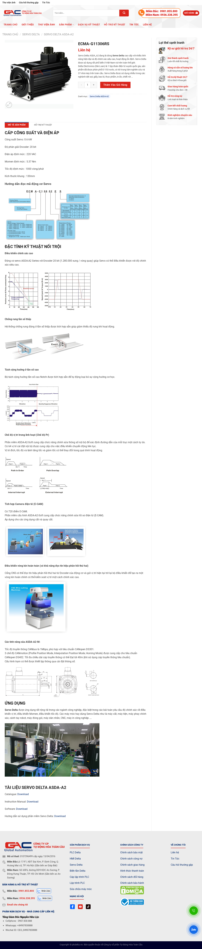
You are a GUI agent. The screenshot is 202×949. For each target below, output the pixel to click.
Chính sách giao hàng (132, 864)
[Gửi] (124, 13)
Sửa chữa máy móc (81, 889)
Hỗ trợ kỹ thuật (114, 24)
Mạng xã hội (77, 896)
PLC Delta (75, 852)
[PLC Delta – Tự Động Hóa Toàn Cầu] (22, 13)
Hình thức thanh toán (132, 870)
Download (23, 794)
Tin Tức (46, 2)
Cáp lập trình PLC (79, 876)
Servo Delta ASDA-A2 (59, 34)
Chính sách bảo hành (132, 882)
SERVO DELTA (31, 34)
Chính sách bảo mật (131, 852)
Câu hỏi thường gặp (29, 2)
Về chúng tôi (178, 845)
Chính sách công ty (131, 845)
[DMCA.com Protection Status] (132, 890)
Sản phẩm (65, 24)
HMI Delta (75, 858)
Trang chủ (11, 24)
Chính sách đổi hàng (131, 876)
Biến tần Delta (77, 870)
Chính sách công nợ (131, 858)
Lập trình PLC (77, 882)
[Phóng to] (9, 105)
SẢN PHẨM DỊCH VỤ (80, 845)
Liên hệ (147, 24)
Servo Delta (76, 864)
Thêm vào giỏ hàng (115, 84)
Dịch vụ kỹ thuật (89, 24)
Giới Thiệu (28, 24)
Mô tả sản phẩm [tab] (17, 125)
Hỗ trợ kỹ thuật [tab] (43, 125)
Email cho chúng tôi (17, 904)
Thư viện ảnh (8, 2)
